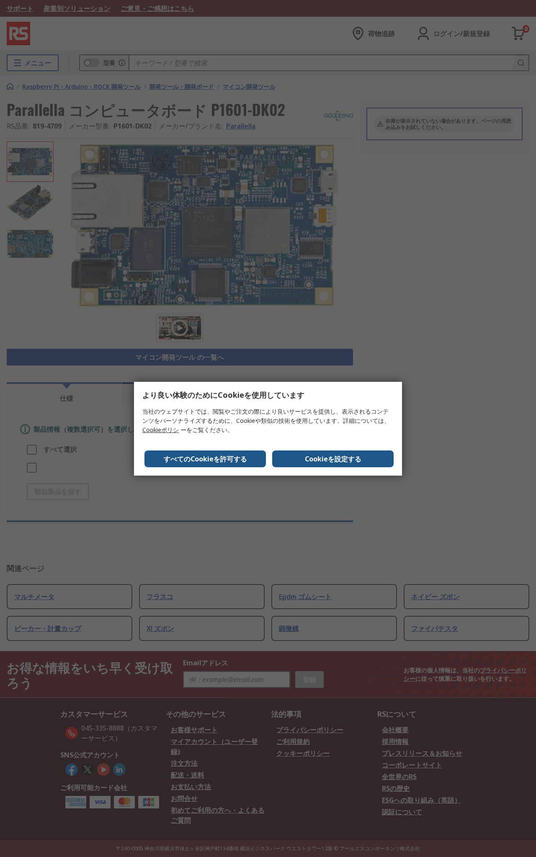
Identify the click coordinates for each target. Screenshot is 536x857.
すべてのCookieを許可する (205, 458)
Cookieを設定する (333, 458)
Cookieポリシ (160, 430)
